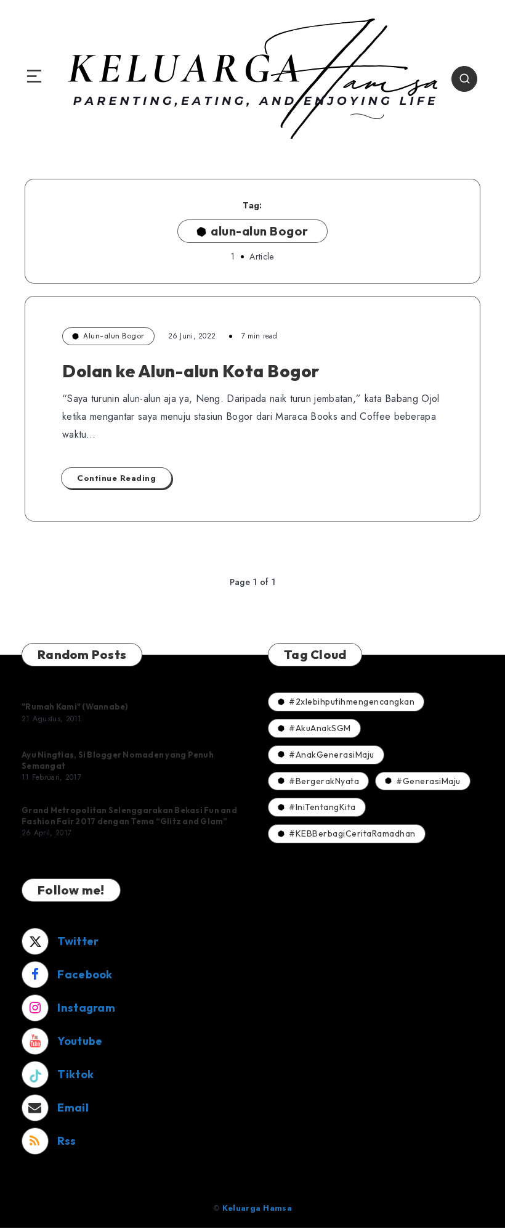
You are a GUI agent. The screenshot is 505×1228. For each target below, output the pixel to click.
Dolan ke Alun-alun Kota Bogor (191, 371)
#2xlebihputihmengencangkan (351, 701)
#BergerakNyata (324, 781)
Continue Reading (116, 478)
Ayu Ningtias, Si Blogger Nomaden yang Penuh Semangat (118, 760)
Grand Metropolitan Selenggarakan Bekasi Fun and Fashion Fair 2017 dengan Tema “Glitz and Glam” (129, 815)
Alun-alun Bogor (114, 335)
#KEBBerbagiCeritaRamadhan (352, 833)
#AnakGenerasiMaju (331, 754)
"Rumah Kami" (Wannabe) (75, 706)
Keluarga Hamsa (257, 1208)
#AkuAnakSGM (320, 728)
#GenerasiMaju (428, 781)
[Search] (464, 79)
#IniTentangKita (322, 807)
